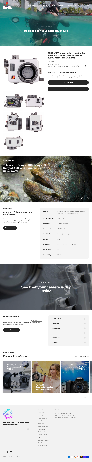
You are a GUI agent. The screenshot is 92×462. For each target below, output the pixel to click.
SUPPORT (60, 5)
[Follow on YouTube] (11, 452)
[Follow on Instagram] (7, 452)
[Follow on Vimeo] (14, 452)
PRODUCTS (35, 5)
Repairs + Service (42, 434)
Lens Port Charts (42, 421)
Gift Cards (41, 415)
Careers (77, 5)
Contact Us (41, 412)
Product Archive (42, 432)
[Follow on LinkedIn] (18, 452)
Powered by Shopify (16, 456)
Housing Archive (42, 418)
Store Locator (42, 443)
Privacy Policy (42, 429)
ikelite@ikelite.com (37, 321)
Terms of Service (42, 445)
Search (40, 437)
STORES (52, 5)
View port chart (68, 82)
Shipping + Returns (43, 440)
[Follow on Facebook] (4, 452)
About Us (40, 410)
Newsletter (41, 423)
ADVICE (44, 5)
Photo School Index (43, 426)
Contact (70, 5)
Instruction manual (11, 330)
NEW (29, 5)
